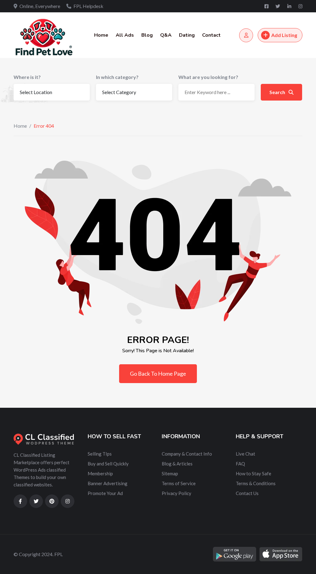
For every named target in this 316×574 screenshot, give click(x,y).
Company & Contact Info (187, 453)
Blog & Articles (177, 463)
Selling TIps (100, 453)
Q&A (166, 35)
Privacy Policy (176, 493)
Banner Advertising (107, 483)
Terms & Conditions (256, 483)
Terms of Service (179, 483)
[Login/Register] (246, 35)
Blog (147, 35)
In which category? (117, 77)
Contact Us (247, 493)
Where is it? (27, 77)
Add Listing (284, 35)
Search (277, 92)
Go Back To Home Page (158, 373)
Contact (211, 35)
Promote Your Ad (105, 493)
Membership (100, 473)
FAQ (240, 463)
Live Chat (245, 453)
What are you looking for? (208, 77)
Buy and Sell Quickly (108, 463)
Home (101, 35)
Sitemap (170, 473)
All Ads (125, 35)
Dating (187, 35)
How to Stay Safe (253, 473)
